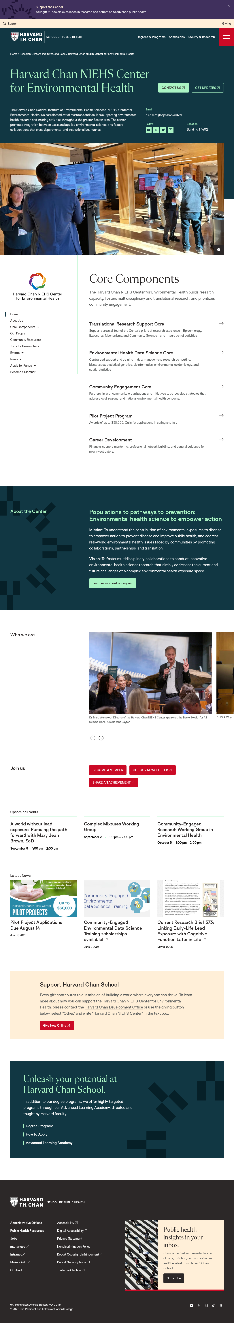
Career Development (110, 440)
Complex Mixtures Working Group (111, 826)
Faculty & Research (201, 37)
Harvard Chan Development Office (114, 1007)
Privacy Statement (69, 1238)
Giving (226, 23)
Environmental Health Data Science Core (131, 352)
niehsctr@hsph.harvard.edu (165, 115)
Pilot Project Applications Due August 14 (36, 925)
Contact (16, 1270)
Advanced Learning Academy (49, 1143)
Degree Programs (40, 1126)
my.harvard (18, 1246)
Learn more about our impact (113, 583)
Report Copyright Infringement (78, 1254)
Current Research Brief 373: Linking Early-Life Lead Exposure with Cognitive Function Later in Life (185, 930)
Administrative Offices (26, 1223)
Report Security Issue (71, 1262)
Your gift (41, 12)
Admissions (177, 37)
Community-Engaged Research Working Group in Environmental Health (185, 829)
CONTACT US (171, 88)
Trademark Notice (69, 1270)
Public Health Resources (27, 1230)
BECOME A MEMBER (108, 770)
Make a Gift (18, 1262)
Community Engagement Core (120, 386)
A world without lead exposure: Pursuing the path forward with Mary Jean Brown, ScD (38, 832)
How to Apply (36, 1134)
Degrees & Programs (151, 37)
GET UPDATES (205, 88)
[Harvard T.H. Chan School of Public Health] (47, 1202)
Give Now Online (54, 1025)
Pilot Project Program (111, 416)
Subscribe (174, 1278)
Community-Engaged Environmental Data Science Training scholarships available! (113, 930)
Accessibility (65, 1223)
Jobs (13, 1238)
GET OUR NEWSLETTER (150, 770)
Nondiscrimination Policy (73, 1246)
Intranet (16, 1254)
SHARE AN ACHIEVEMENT (112, 782)
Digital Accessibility (70, 1230)
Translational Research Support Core (126, 324)
